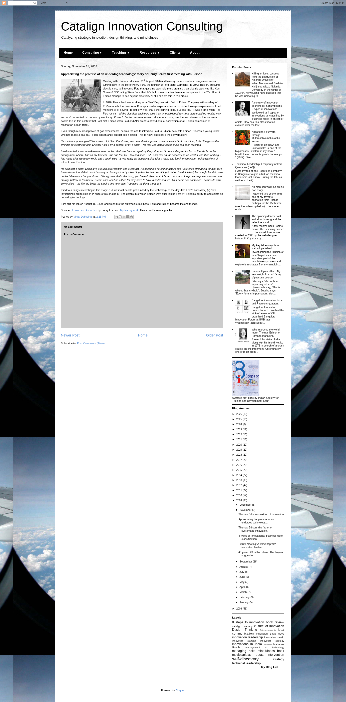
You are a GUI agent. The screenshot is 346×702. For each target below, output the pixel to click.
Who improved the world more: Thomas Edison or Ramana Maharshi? (266, 332)
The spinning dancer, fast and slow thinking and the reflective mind (266, 219)
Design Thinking (244, 629)
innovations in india (247, 644)
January (244, 602)
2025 (239, 419)
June (242, 576)
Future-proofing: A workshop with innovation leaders (257, 545)
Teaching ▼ (121, 52)
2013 (239, 480)
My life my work (129, 210)
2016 (239, 464)
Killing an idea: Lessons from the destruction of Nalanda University (265, 76)
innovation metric (274, 637)
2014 (239, 475)
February (244, 597)
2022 (239, 434)
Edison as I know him (84, 210)
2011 (239, 490)
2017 (239, 459)
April (242, 587)
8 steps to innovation (248, 622)
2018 (239, 454)
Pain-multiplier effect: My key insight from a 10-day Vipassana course (266, 274)
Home (68, 52)
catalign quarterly (242, 626)
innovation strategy (272, 641)
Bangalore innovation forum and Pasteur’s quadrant (267, 302)
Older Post (214, 335)
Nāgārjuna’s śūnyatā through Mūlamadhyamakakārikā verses (266, 136)
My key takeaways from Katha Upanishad (266, 247)
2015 (239, 469)
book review (275, 622)
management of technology (264, 647)
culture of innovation (269, 626)
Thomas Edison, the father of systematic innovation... (255, 529)
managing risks (243, 651)
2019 (239, 449)
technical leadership (246, 663)
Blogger (180, 690)
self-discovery (245, 659)
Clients (175, 52)
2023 (239, 429)
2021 (239, 439)
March (243, 592)
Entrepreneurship (268, 630)
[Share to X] (124, 217)
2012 (239, 485)
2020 (239, 444)
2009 (239, 500)
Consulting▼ (92, 52)
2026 (239, 414)
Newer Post (70, 335)
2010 (239, 495)
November (245, 509)
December (245, 504)
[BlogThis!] (120, 217)
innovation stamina (244, 641)
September (246, 561)
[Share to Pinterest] (132, 217)
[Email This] (116, 217)
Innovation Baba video (270, 633)
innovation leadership (247, 637)
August (243, 566)
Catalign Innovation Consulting (142, 26)
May (242, 581)
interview (268, 644)
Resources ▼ (150, 52)
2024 (239, 424)
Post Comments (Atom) (91, 343)
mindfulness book (270, 651)
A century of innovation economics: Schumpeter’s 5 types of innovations (267, 105)
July (242, 571)
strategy (278, 659)
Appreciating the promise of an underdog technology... (256, 521)
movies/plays (241, 654)
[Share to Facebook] (128, 217)
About (194, 52)
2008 (239, 608)
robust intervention (269, 654)
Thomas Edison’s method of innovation (261, 514)
